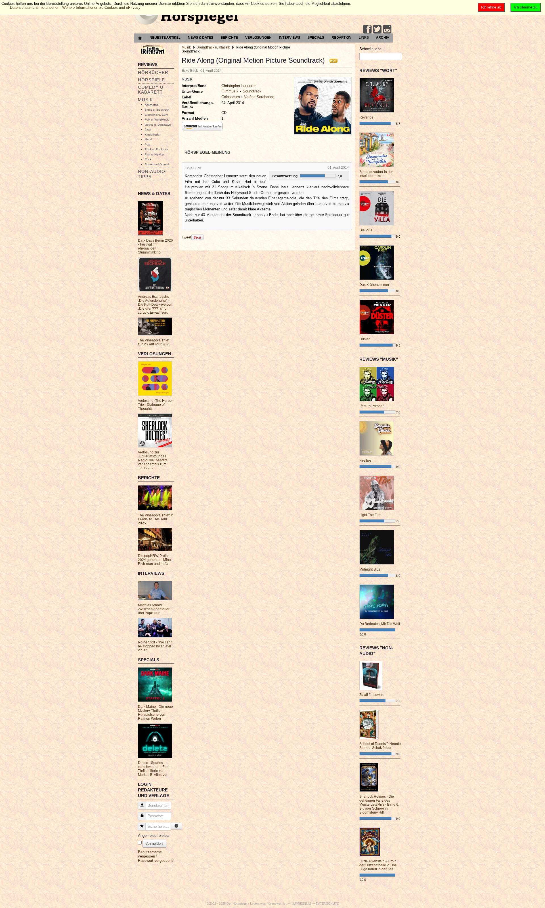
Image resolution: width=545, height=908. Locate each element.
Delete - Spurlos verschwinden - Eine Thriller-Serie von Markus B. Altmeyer (153, 769)
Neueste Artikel (165, 37)
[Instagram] (387, 29)
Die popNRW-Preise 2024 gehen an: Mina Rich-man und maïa (154, 560)
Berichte (229, 37)
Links (364, 37)
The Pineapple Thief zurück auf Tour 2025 (154, 342)
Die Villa (365, 230)
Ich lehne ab (491, 7)
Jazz (148, 129)
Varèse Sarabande (259, 97)
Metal (148, 139)
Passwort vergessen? (155, 860)
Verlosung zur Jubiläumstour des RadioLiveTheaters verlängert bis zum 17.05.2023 (152, 460)
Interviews (289, 37)
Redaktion (341, 37)
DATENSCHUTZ (327, 903)
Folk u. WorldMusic (157, 119)
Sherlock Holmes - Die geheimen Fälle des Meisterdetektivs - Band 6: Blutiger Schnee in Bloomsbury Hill (379, 804)
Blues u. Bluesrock (157, 109)
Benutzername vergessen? (150, 854)
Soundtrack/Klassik (157, 164)
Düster (364, 339)
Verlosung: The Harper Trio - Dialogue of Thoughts (155, 405)
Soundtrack (252, 91)
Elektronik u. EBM (156, 114)
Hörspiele (151, 79)
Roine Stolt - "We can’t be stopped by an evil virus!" (155, 646)
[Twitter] (377, 29)
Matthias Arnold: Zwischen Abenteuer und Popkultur (153, 609)
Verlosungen (258, 37)
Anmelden (154, 843)
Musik (145, 99)
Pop (147, 144)
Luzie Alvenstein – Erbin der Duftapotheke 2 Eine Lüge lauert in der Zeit (378, 865)
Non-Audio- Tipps (152, 174)
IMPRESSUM (302, 903)
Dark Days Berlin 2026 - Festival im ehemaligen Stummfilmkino (155, 246)
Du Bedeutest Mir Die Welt (379, 624)
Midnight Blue (370, 569)
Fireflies (365, 461)
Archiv (382, 37)
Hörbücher (153, 72)
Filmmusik (229, 91)
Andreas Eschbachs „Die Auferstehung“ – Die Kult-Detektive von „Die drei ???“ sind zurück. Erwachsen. (155, 304)
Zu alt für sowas (371, 695)
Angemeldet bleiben (154, 835)
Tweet (186, 237)
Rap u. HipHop (154, 154)
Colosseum (230, 97)
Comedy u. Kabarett (151, 89)
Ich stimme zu (525, 7)
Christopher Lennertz (238, 86)
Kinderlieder (152, 134)
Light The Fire (370, 515)
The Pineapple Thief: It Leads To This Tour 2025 (155, 519)
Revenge (366, 117)
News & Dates (200, 37)
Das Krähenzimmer (374, 285)
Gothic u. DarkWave (158, 124)
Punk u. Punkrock (156, 149)
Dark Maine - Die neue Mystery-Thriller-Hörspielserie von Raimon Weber (155, 713)
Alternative (152, 104)
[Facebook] (367, 29)
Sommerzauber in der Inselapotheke (376, 174)
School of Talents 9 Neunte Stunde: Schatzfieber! (380, 746)
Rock (148, 159)
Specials (315, 37)
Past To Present (371, 406)
